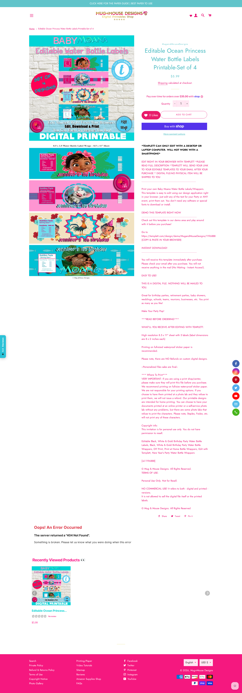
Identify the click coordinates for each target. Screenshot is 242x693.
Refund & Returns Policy (41, 670)
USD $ (204, 662)
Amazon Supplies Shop (88, 679)
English (189, 662)
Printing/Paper (84, 661)
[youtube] (236, 396)
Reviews (80, 674)
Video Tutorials (84, 665)
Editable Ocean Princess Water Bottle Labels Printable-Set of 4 (66, 28)
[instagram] (236, 371)
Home (32, 28)
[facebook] (236, 363)
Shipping (163, 83)
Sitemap (80, 670)
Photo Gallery (36, 683)
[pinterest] (236, 379)
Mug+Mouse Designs (201, 670)
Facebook (132, 661)
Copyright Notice (38, 679)
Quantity (165, 104)
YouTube (131, 679)
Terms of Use (36, 674)
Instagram (132, 674)
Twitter (130, 665)
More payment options (174, 134)
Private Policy (36, 665)
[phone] (236, 412)
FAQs (79, 683)
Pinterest (131, 670)
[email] (236, 404)
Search (32, 661)
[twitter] (236, 388)
